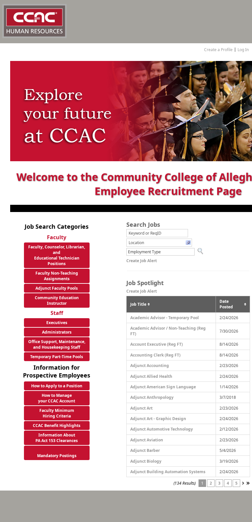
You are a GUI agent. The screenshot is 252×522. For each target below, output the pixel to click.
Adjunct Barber (145, 450)
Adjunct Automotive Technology (161, 429)
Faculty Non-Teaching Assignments (56, 275)
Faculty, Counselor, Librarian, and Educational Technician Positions (56, 255)
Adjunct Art (141, 408)
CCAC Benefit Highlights (56, 425)
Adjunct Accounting (149, 365)
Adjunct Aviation (146, 440)
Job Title (138, 304)
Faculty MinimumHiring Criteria (56, 413)
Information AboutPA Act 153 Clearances (56, 437)
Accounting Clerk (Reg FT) (155, 355)
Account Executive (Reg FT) (156, 344)
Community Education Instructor (57, 300)
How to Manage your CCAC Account (56, 398)
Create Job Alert (141, 260)
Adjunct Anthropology (152, 397)
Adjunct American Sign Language (163, 387)
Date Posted (226, 304)
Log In (243, 49)
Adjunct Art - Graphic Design (158, 418)
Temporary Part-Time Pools (56, 356)
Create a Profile (218, 49)
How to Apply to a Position (56, 386)
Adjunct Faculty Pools (56, 288)
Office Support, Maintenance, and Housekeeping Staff (56, 344)
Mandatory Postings (56, 455)
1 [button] (202, 483)
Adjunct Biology (145, 461)
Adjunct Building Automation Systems (167, 471)
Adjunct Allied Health (151, 376)
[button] (159, 242)
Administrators (57, 332)
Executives (56, 322)
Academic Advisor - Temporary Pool (164, 317)
